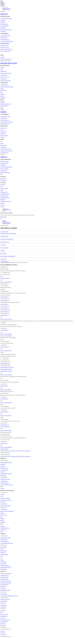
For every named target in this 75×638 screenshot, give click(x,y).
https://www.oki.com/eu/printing (6, 319)
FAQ (1, 141)
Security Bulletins (3, 152)
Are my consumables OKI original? (6, 484)
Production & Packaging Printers (6, 29)
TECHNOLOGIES (4, 43)
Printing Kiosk (2, 97)
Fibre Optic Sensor (3, 45)
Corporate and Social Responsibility (6, 239)
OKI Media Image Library (5, 197)
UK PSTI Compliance (4, 135)
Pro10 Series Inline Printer (5, 51)
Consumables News (3, 37)
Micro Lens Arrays (3, 47)
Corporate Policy (3, 259)
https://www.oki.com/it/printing (5, 389)
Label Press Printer (3, 84)
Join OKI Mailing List (4, 195)
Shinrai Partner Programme (5, 172)
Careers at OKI (3, 244)
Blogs (1, 186)
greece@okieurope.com (4, 307)
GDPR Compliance (3, 601)
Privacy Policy (3, 625)
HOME (4, 220)
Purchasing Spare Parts (4, 123)
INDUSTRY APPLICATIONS (8, 63)
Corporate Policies (3, 593)
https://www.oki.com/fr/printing (5, 350)
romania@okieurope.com (4, 311)
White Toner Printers (4, 24)
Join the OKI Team (3, 170)
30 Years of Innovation (4, 163)
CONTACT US (5, 7)
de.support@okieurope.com (5, 363)
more (1, 174)
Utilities (1, 107)
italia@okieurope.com (4, 385)
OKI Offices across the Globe (5, 580)
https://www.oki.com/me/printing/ (6, 402)
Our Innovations (3, 180)
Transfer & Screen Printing (5, 498)
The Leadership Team (4, 236)
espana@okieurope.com (4, 424)
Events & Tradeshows (4, 614)
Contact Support (3, 147)
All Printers (2, 57)
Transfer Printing (3, 71)
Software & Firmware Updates (5, 150)
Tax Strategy (2, 250)
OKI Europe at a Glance (4, 161)
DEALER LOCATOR (7, 8)
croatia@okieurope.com (4, 300)
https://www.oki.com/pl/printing (5, 415)
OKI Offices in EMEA (4, 168)
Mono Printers (2, 20)
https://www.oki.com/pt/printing (5, 430)
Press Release (2, 184)
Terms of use (2, 623)
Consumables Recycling (4, 39)
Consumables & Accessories (5, 35)
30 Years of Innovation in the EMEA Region (8, 233)
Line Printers (2, 22)
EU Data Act (2, 137)
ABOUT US (3, 157)
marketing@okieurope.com (5, 278)
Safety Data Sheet (3, 131)
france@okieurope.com (4, 346)
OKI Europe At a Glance (4, 242)
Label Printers (2, 27)
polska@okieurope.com (4, 411)
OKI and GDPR (3, 253)
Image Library (2, 618)
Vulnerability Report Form (5, 565)
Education (2, 88)
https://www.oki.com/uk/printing (6, 447)
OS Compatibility (3, 145)
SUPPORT (3, 112)
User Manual (2, 133)
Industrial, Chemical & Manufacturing (7, 86)
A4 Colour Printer (3, 78)
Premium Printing (3, 105)
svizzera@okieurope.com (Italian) (6, 371)
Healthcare (2, 96)
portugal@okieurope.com (4, 426)
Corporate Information (6, 222)
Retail (1, 92)
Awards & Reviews (3, 616)
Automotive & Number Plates (5, 80)
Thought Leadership (3, 192)
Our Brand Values (3, 178)
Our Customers (3, 165)
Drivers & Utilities (3, 128)
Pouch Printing (3, 75)
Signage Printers (3, 31)
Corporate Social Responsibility (5, 582)
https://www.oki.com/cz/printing (6, 333)
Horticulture (2, 94)
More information (3, 216)
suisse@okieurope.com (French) (6, 369)
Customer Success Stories (4, 527)
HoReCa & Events (3, 90)
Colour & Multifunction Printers (6, 18)
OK (1, 218)
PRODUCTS (4, 14)
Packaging (2, 67)
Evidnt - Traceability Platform (5, 49)
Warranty (2, 143)
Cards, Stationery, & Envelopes (5, 73)
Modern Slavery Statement (5, 599)
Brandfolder (2, 102)
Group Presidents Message (5, 619)
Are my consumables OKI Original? (6, 41)
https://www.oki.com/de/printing (6, 374)
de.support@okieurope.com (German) (7, 367)
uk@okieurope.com (3, 443)
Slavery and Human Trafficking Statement (7, 256)
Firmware (2, 129)
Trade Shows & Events (4, 188)
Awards (1, 190)
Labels (1, 69)
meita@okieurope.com (4, 398)
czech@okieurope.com (4, 296)
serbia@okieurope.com (4, 315)
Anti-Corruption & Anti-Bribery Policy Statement (9, 595)
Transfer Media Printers (4, 25)
